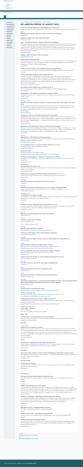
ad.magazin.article (25, 358)
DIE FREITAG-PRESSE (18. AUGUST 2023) (28, 434)
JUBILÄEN (9, 45)
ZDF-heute (23, 72)
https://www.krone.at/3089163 (28, 142)
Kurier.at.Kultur (24, 177)
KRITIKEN (9, 35)
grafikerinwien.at (32, 463)
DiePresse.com (24, 347)
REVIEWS (9, 38)
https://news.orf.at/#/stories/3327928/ (30, 84)
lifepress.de (23, 200)
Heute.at (23, 417)
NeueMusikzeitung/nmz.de (27, 148)
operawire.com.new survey (27, 276)
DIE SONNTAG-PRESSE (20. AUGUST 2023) (29, 437)
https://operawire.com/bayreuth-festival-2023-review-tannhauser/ (37, 230)
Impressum (9, 8)
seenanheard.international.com (28, 234)
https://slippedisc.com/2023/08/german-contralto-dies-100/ (35, 296)
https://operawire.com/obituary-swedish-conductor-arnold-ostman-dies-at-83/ (39, 290)
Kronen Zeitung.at (25, 394)
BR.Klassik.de (24, 132)
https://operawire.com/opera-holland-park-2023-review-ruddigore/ (37, 248)
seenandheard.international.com (29, 258)
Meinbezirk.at (24, 403)
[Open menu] (5, 16)
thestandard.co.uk (25, 254)
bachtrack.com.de (25, 240)
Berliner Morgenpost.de (26, 171)
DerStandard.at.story (26, 39)
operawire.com (24, 264)
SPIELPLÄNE (9, 33)
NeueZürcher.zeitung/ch (27, 209)
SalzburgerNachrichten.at (27, 56)
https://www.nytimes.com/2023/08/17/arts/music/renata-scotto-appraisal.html (40, 303)
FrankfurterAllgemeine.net (27, 190)
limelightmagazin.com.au (27, 284)
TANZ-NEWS (9, 42)
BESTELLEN (9, 47)
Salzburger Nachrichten (26, 337)
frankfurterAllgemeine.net (27, 221)
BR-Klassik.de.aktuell (26, 52)
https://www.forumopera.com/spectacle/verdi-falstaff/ (34, 311)
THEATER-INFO (10, 29)
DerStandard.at (24, 90)
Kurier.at (23, 381)
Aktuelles (9, 22)
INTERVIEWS (10, 31)
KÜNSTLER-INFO (10, 26)
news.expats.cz (24, 98)
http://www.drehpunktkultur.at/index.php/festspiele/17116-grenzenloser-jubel (40, 154)
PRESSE (8, 6)
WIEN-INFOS (10, 40)
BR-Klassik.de (24, 35)
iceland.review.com (25, 215)
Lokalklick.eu (24, 183)
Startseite (9, 4)
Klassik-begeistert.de (26, 112)
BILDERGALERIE (10, 24)
